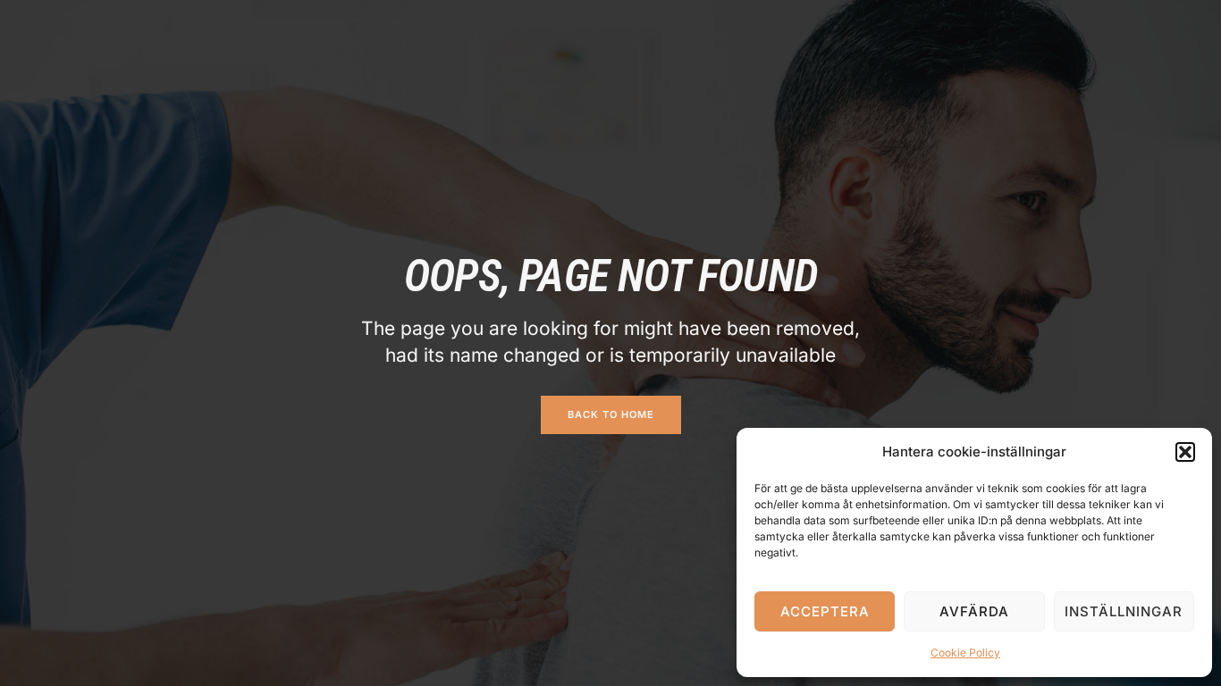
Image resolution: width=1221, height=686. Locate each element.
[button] (1185, 452)
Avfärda (974, 611)
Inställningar (1124, 611)
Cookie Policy (965, 652)
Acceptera (825, 611)
